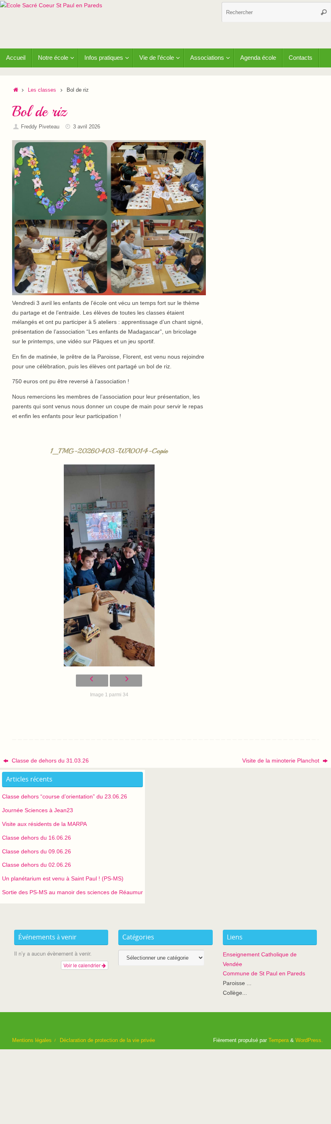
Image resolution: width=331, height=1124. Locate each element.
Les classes (42, 90)
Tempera (278, 1040)
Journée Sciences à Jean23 (37, 810)
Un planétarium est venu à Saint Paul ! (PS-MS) (63, 878)
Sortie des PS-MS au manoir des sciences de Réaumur (72, 892)
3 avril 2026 (86, 127)
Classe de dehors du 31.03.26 (49, 760)
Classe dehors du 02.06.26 (36, 864)
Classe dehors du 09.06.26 (36, 851)
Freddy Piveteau (40, 127)
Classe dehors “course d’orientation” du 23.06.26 (64, 796)
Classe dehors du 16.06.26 (36, 837)
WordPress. (309, 1040)
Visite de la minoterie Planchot (281, 760)
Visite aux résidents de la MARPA (44, 824)
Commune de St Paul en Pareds (264, 973)
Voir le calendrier (82, 965)
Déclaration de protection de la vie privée (107, 1040)
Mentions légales (32, 1040)
